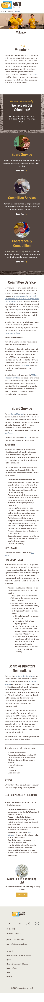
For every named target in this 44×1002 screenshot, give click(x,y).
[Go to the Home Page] (11, 5)
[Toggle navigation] (38, 5)
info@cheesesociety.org (19, 944)
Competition (24, 252)
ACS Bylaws (25, 365)
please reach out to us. (12, 333)
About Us (10, 11)
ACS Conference (12, 252)
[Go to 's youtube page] (19, 923)
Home (3, 11)
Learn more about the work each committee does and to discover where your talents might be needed (22, 299)
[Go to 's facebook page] (9, 923)
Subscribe (21, 895)
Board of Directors (17, 414)
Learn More (20, 171)
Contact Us (9, 951)
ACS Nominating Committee (23, 676)
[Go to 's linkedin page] (28, 923)
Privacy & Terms (11, 968)
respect (35, 75)
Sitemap (9, 977)
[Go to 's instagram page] (37, 923)
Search (8, 973)
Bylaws (8, 960)
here (26, 438)
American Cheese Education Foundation (18, 955)
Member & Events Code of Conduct (17, 964)
